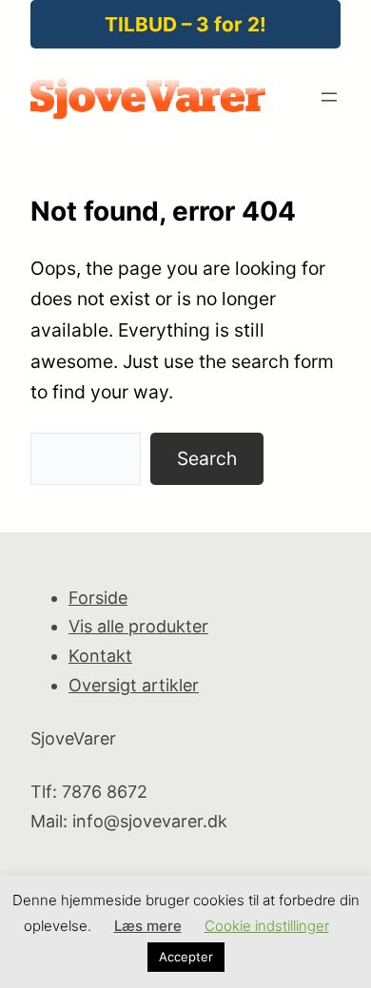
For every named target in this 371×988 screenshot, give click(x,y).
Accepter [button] (186, 956)
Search (207, 458)
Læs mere (148, 926)
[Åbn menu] (329, 97)
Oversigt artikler (133, 685)
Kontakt (100, 656)
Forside (97, 598)
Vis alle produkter (138, 626)
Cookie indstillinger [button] (267, 926)
